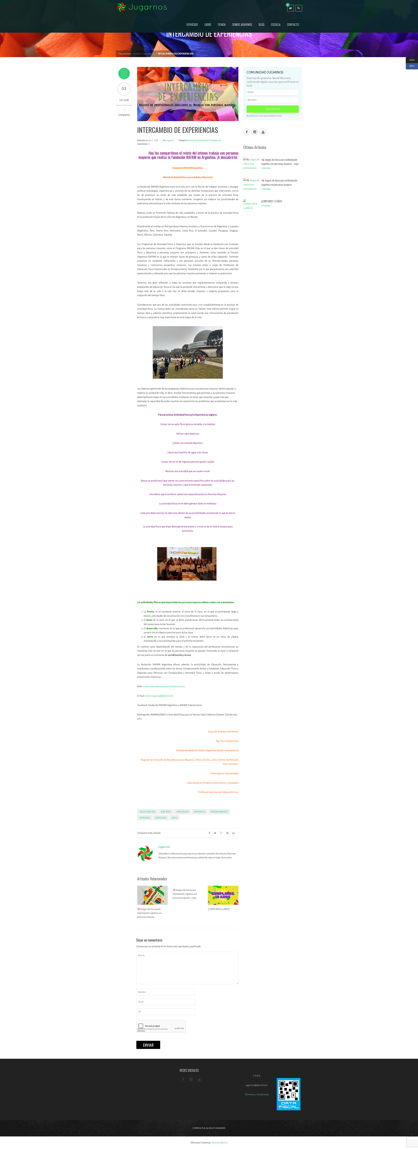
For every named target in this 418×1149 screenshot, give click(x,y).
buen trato (166, 811)
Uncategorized (215, 140)
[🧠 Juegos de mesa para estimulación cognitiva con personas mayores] (251, 184)
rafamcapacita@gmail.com (159, 696)
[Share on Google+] (221, 833)
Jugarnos (170, 140)
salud (174, 817)
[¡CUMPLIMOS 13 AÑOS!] (251, 205)
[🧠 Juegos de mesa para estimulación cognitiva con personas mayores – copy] (251, 164)
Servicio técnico (220, 1142)
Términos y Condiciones (257, 1094)
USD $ (410, 60)
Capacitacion (182, 811)
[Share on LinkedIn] (233, 833)
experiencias (199, 811)
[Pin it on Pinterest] (227, 833)
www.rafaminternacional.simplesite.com (164, 686)
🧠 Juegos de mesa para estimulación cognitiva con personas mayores (149, 913)
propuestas (145, 817)
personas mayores (219, 811)
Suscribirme (272, 109)
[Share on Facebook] (209, 833)
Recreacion (160, 817)
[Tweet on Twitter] (215, 833)
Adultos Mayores (147, 811)
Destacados (203, 140)
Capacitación (191, 140)
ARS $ (410, 66)
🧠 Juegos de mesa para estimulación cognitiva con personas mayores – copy (185, 894)
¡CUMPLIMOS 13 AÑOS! (219, 909)
